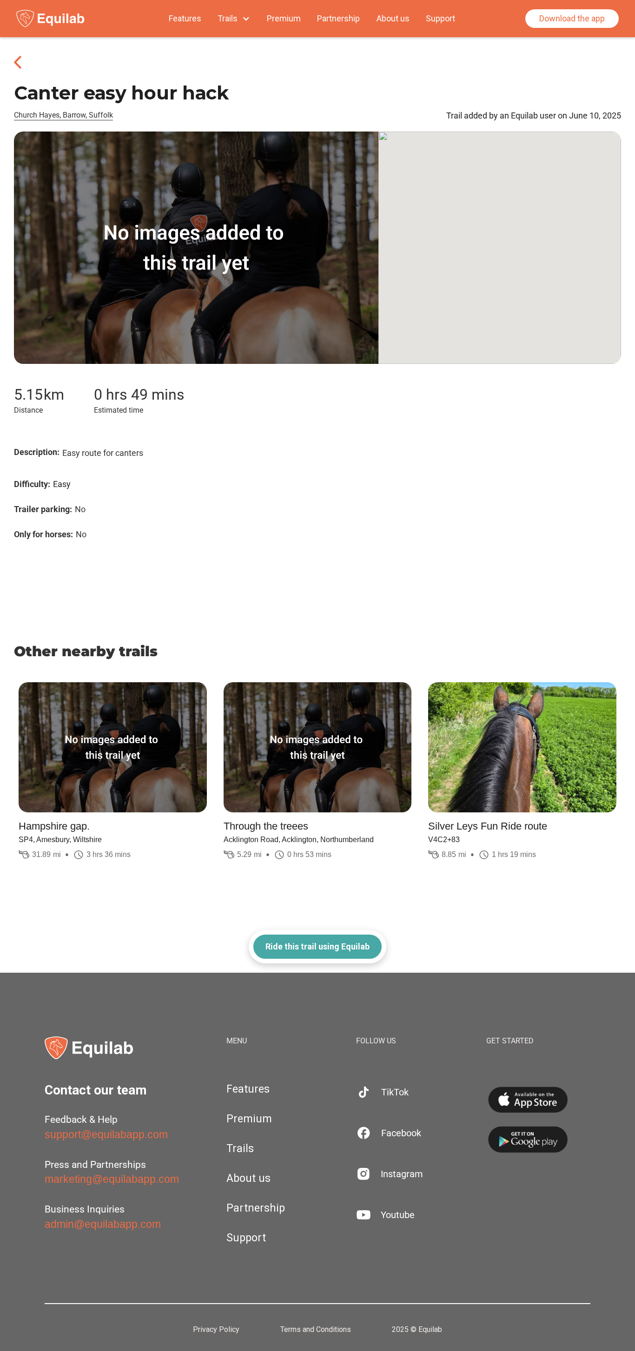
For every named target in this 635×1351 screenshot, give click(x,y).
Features (185, 18)
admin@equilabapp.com (103, 1224)
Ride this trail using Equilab (317, 946)
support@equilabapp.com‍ (106, 1134)
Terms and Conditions (315, 1329)
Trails (240, 1148)
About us (393, 18)
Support (440, 18)
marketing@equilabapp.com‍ (112, 1179)
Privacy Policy (216, 1329)
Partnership (338, 18)
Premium (284, 18)
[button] (234, 19)
